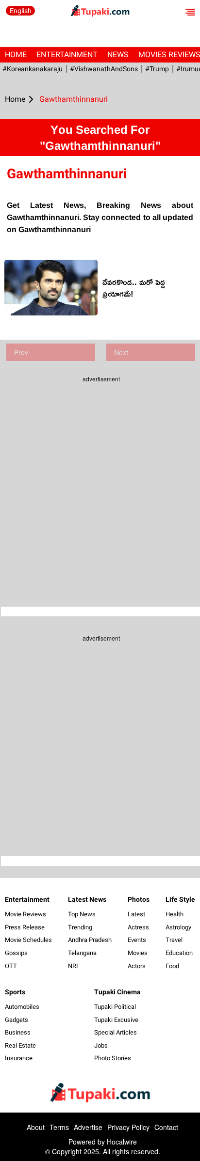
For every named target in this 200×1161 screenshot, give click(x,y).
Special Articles (115, 1032)
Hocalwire (122, 1141)
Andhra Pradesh (90, 939)
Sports (15, 992)
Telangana (82, 953)
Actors (137, 966)
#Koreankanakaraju (32, 69)
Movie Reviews (25, 914)
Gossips (16, 953)
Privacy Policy (128, 1127)
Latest (136, 914)
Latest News (87, 899)
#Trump (157, 69)
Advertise (88, 1127)
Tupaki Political (115, 1006)
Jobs (101, 1045)
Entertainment (67, 54)
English (21, 11)
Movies (138, 953)
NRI (73, 966)
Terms (59, 1127)
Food (172, 966)
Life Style (180, 899)
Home (16, 54)
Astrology (178, 927)
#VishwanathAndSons (104, 69)
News (118, 54)
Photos (139, 899)
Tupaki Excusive (116, 1019)
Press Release (25, 927)
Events (137, 939)
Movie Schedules (28, 939)
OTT (11, 966)
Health (174, 914)
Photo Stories (112, 1058)
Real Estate (20, 1045)
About (36, 1127)
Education (179, 953)
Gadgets (16, 1019)
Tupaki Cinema (117, 992)
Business (18, 1032)
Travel (174, 939)
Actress (138, 927)
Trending (80, 927)
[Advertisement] (100, 487)
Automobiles (22, 1006)
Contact (166, 1127)
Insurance (19, 1058)
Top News (82, 914)
